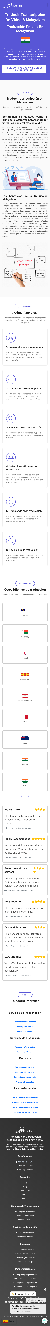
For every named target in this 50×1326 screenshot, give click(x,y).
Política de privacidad (31, 1316)
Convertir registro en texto (25, 1077)
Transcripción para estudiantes (25, 1102)
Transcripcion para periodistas (25, 1097)
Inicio (25, 1183)
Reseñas (25, 1195)
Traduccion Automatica (25, 1047)
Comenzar (25, 1199)
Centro (44, 1316)
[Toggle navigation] (44, 5)
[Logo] (25, 1130)
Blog (25, 1187)
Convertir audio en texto (25, 1067)
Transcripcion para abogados (25, 1112)
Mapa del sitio (25, 1191)
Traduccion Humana (25, 1052)
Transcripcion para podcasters (25, 1107)
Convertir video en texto (25, 1072)
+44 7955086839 (26, 1166)
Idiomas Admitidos (25, 1032)
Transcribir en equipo (25, 1082)
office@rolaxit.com (26, 1170)
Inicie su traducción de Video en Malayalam (24, 69)
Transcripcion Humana (25, 1027)
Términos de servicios (12, 1316)
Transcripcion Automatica (25, 1022)
